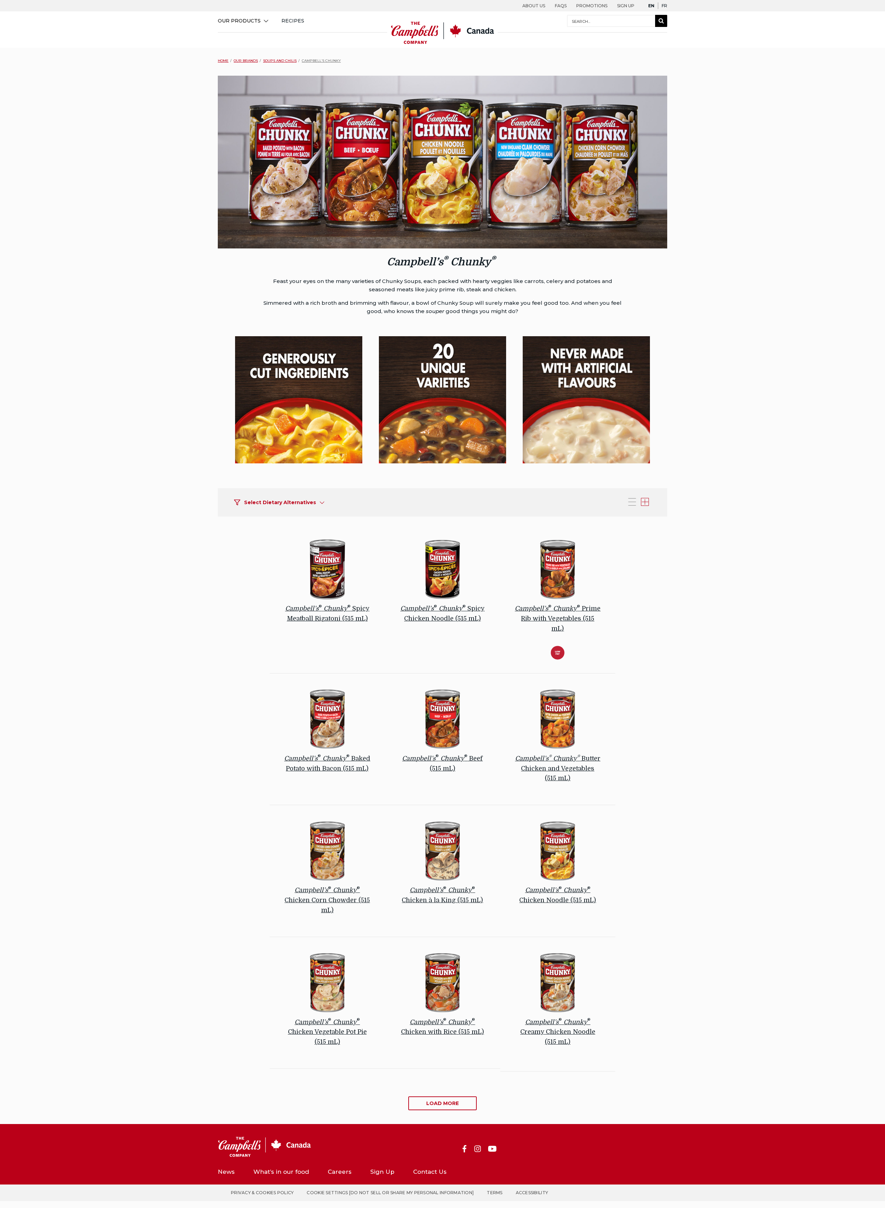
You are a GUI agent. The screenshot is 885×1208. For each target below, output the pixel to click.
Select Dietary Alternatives (280, 502)
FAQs (561, 5)
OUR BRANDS (246, 60)
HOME (223, 60)
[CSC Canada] (442, 43)
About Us (533, 5)
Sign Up (625, 5)
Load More (442, 1103)
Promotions (591, 5)
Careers (340, 1171)
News (226, 1171)
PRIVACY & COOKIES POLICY (262, 1192)
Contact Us (430, 1171)
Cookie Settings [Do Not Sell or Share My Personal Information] (390, 1192)
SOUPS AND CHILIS (280, 60)
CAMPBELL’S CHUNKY (321, 60)
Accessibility (532, 1192)
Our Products (239, 21)
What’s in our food (281, 1171)
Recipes (292, 21)
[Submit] (661, 21)
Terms (494, 1192)
